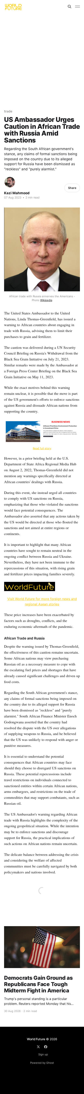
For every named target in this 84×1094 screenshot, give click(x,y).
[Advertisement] (42, 57)
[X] (38, 1046)
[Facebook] (45, 1046)
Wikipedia (46, 300)
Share (72, 188)
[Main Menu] (77, 6)
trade (8, 111)
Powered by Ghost (42, 1062)
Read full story (42, 448)
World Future (36, 1039)
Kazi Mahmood (17, 193)
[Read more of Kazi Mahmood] (9, 182)
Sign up (43, 1054)
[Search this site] (69, 6)
